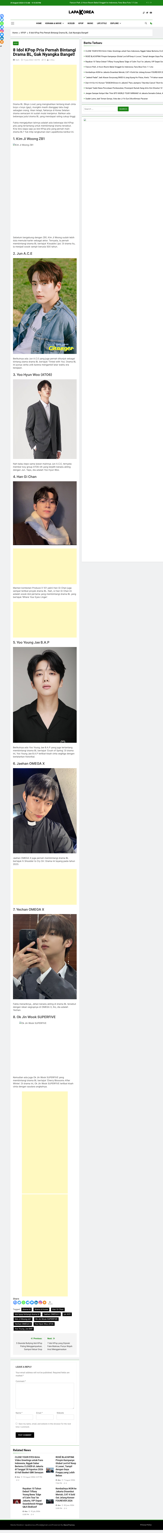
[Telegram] (28, 1302)
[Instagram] (40, 1302)
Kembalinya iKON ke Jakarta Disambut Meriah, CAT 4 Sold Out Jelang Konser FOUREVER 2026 (66, 1494)
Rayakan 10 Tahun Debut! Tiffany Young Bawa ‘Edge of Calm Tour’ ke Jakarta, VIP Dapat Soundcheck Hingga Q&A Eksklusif (33, 1497)
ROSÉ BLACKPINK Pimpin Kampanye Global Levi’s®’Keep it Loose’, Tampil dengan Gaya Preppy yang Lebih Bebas (66, 1466)
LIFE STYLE (102, 23)
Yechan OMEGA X (23, 1324)
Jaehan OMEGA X (52, 1314)
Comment (21, 1381)
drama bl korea (41, 1309)
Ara (18, 1477)
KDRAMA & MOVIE (53, 23)
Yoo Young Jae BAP (24, 1329)
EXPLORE (114, 23)
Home (39, 23)
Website (60, 1413)
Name (19, 1413)
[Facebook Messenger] (32, 1302)
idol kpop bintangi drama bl (27, 1314)
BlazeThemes (69, 1525)
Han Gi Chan (58, 1309)
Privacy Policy (146, 1525)
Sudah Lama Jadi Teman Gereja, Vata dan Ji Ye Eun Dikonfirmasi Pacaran (116, 99)
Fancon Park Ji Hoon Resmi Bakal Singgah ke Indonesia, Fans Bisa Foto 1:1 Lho (119, 67)
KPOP (81, 23)
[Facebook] (15, 1302)
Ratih (17, 60)
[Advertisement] (45, 82)
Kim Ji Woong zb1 (23, 1319)
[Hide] (1, 46)
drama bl (27, 1309)
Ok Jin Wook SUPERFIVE (46, 1319)
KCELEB (71, 23)
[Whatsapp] (23, 1302)
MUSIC (90, 23)
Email (39, 1413)
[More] (44, 1302)
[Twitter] (19, 1302)
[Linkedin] (36, 1302)
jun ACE (67, 1314)
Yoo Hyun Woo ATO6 (44, 1324)
